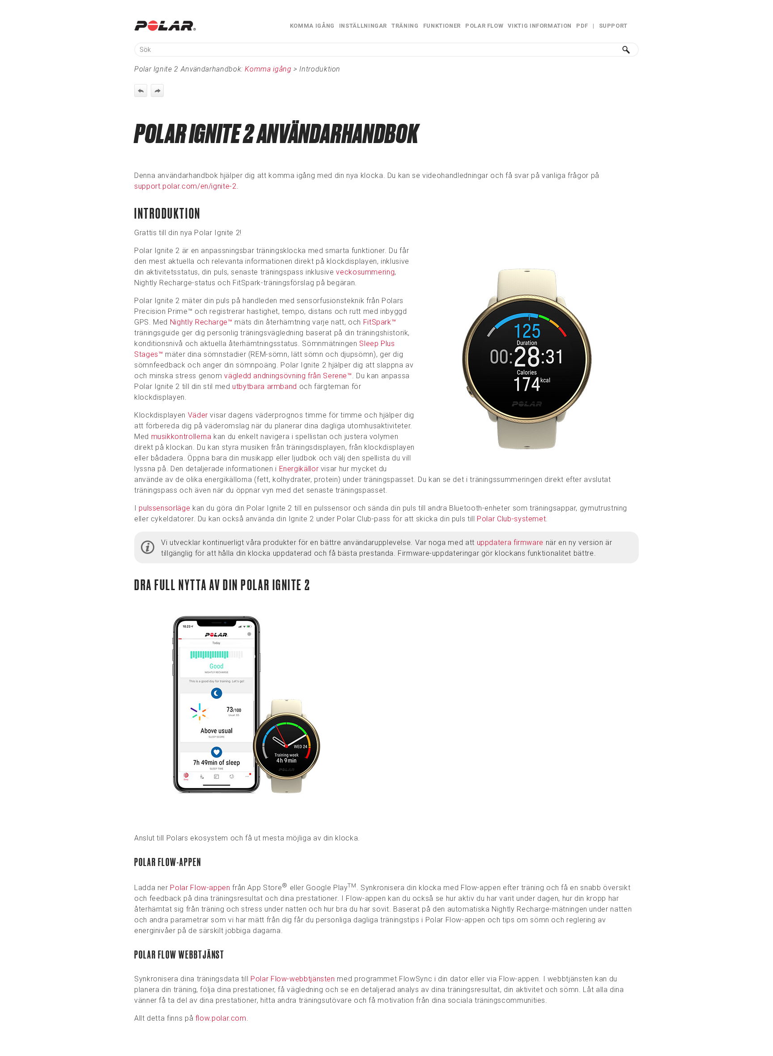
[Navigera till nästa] (157, 90)
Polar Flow (484, 25)
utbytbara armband (264, 386)
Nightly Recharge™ (201, 322)
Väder (198, 415)
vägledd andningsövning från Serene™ (288, 376)
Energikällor (299, 469)
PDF (582, 25)
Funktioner (442, 25)
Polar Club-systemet (511, 519)
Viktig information (540, 25)
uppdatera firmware (511, 542)
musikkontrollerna (181, 436)
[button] (626, 49)
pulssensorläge (164, 508)
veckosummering (365, 272)
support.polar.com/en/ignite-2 (185, 186)
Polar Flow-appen (200, 887)
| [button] (594, 25)
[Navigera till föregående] (140, 90)
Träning (404, 25)
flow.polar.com (220, 1018)
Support (613, 25)
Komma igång (312, 25)
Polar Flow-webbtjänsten (293, 979)
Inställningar (363, 25)
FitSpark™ (379, 322)
